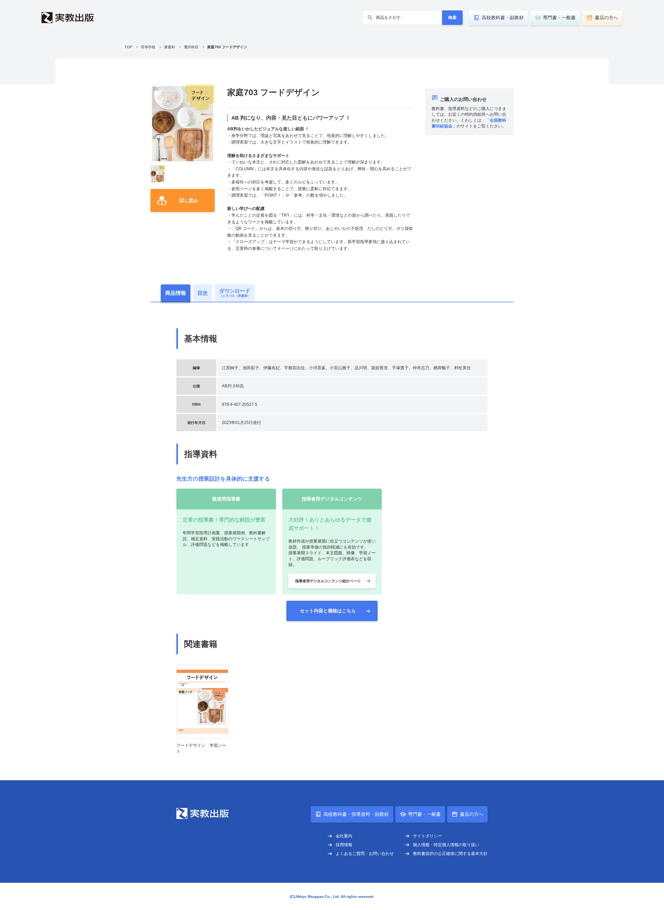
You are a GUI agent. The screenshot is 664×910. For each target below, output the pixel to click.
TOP (128, 47)
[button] (157, 174)
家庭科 (169, 47)
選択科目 (191, 47)
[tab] (175, 293)
